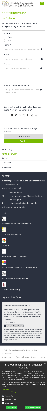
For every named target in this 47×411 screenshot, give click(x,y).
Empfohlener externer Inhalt (17, 305)
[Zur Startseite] (18, 4)
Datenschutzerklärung (9, 392)
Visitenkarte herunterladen (14, 207)
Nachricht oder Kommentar (16, 85)
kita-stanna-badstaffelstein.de (23, 203)
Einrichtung (7, 149)
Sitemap (5, 158)
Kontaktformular (14, 13)
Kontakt (6, 175)
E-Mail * (7, 54)
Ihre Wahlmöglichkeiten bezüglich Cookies (23, 366)
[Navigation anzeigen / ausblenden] (42, 3)
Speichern (11, 407)
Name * (7, 45)
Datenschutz (7, 162)
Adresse (7, 64)
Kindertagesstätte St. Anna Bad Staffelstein (23, 180)
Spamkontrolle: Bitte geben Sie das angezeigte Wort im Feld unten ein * (23, 108)
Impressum (5, 389)
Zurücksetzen (23, 136)
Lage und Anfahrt (11, 297)
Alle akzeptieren (33, 407)
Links (4, 213)
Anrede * (8, 33)
